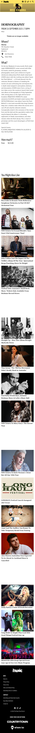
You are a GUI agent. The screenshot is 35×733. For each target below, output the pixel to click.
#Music (2, 31)
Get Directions (9, 54)
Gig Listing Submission (8, 700)
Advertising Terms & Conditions (10, 690)
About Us (5, 679)
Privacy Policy (6, 681)
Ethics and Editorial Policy (9, 687)
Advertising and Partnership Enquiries (11, 698)
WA (2, 51)
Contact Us (5, 703)
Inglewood (4, 49)
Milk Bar (3, 45)
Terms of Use (6, 684)
